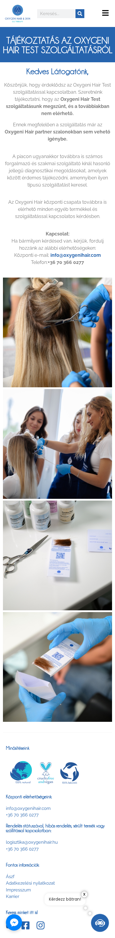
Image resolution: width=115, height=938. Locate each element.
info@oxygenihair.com (28, 808)
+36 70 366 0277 (22, 815)
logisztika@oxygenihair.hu (32, 842)
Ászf (10, 876)
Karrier (12, 896)
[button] (105, 13)
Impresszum (18, 890)
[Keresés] (79, 13)
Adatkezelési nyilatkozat (30, 883)
